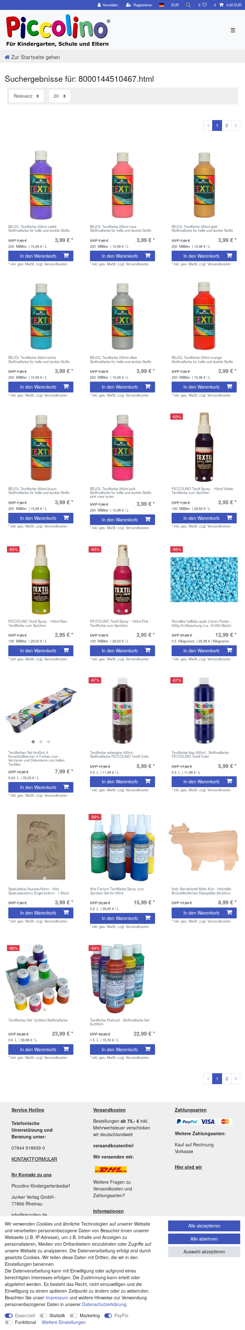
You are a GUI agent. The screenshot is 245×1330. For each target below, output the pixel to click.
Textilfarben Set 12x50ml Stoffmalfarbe (38, 1020)
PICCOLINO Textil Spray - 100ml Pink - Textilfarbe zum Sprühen (120, 623)
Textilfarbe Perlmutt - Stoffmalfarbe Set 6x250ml (119, 1022)
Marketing (90, 1315)
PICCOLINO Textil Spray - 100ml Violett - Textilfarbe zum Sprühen (203, 491)
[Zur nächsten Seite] (235, 125)
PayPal (121, 1315)
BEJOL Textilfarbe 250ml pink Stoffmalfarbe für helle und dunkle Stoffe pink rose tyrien (120, 492)
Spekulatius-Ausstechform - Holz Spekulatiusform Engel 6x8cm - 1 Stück (38, 891)
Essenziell (25, 1315)
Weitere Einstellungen (64, 1322)
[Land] (161, 5)
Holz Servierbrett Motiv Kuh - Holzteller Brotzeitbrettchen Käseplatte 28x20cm (202, 891)
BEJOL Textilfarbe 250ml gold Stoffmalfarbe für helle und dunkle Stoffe (202, 228)
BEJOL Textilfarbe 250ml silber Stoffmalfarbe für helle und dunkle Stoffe (120, 359)
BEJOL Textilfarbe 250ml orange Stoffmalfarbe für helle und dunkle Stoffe (202, 359)
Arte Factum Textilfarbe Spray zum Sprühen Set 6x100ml (117, 891)
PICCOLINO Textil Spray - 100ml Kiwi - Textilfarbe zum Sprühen (38, 623)
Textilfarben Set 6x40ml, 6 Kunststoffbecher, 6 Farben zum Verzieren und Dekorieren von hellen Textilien (36, 758)
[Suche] (188, 5)
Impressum (57, 1297)
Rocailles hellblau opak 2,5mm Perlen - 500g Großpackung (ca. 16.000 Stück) (202, 623)
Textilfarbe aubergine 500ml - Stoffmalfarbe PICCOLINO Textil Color (119, 754)
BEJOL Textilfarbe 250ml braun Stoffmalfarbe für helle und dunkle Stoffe (39, 491)
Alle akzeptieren (204, 1225)
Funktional (25, 1322)
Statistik (57, 1315)
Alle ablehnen (204, 1238)
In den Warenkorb (38, 256)
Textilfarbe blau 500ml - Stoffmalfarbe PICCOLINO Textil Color (200, 754)
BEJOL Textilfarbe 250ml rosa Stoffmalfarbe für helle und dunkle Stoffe (120, 228)
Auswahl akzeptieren (204, 1251)
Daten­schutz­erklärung (104, 1304)
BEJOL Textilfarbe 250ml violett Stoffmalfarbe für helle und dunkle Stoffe (39, 228)
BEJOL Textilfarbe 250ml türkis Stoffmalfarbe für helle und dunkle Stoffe (39, 359)
